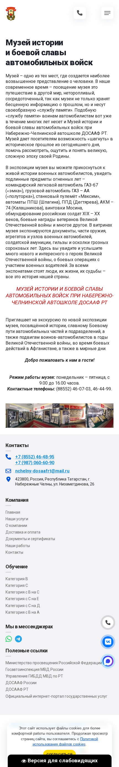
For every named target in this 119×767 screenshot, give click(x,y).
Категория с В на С (22, 592)
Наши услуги (17, 519)
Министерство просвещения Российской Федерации (54, 663)
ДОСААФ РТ (17, 689)
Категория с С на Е (22, 599)
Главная (13, 512)
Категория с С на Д (23, 605)
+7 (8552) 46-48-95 (34, 456)
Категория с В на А (23, 612)
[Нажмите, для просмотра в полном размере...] (19, 426)
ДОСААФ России (21, 683)
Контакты (14, 552)
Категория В (17, 579)
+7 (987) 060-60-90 (34, 462)
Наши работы (18, 545)
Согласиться (59, 754)
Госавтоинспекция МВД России (34, 669)
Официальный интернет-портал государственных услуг (56, 696)
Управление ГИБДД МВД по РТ (34, 676)
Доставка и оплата (23, 532)
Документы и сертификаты (30, 539)
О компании (16, 525)
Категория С (17, 585)
